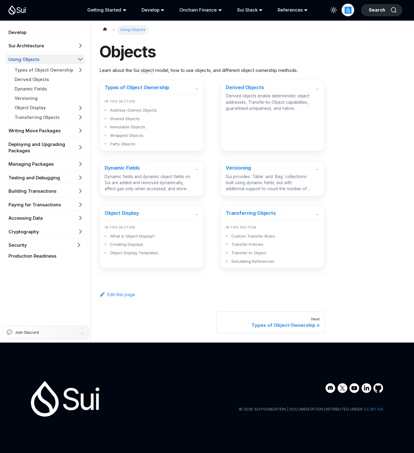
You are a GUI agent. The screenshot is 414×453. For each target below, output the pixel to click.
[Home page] (104, 30)
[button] (45, 245)
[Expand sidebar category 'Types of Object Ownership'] (81, 70)
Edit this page (121, 294)
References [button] (290, 10)
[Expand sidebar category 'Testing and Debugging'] (81, 177)
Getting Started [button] (104, 10)
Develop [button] (150, 10)
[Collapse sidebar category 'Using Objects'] (81, 59)
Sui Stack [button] (247, 10)
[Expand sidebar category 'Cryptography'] (81, 231)
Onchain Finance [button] (198, 10)
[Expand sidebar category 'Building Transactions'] (81, 191)
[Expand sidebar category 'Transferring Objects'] (81, 117)
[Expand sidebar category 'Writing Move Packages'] (81, 130)
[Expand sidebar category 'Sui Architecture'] (81, 46)
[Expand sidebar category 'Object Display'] (81, 108)
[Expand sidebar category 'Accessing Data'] (81, 218)
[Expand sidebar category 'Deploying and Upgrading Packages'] (81, 147)
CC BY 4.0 (373, 409)
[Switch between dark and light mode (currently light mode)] (333, 10)
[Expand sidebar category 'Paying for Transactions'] (81, 204)
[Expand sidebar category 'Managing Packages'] (81, 164)
